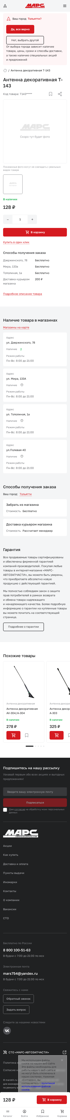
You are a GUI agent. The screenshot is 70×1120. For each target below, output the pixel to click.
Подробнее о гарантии (23, 626)
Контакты (9, 891)
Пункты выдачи (13, 873)
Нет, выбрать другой (25, 40)
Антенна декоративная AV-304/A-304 (22, 711)
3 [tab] (38, 746)
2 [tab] (35, 746)
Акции (7, 845)
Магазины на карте (16, 327)
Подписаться (35, 802)
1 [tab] (29, 746)
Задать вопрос (16, 1009)
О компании (11, 900)
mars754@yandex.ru (20, 973)
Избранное (42, 1116)
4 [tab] (41, 746)
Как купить (10, 854)
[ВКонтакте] (46, 98)
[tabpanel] (23, 702)
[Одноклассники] (52, 98)
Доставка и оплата (15, 864)
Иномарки (10, 882)
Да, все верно (20, 29)
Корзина (62, 1116)
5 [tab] (43, 746)
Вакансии (9, 909)
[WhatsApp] (58, 98)
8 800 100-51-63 (17, 950)
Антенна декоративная (20, 703)
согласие (19, 809)
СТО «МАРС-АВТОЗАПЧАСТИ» (29, 1052)
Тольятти (26, 494)
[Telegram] (40, 98)
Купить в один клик (16, 242)
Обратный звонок (18, 998)
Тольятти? (34, 18)
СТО (6, 918)
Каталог (7, 1116)
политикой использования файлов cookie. (38, 1086)
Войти (24, 1116)
